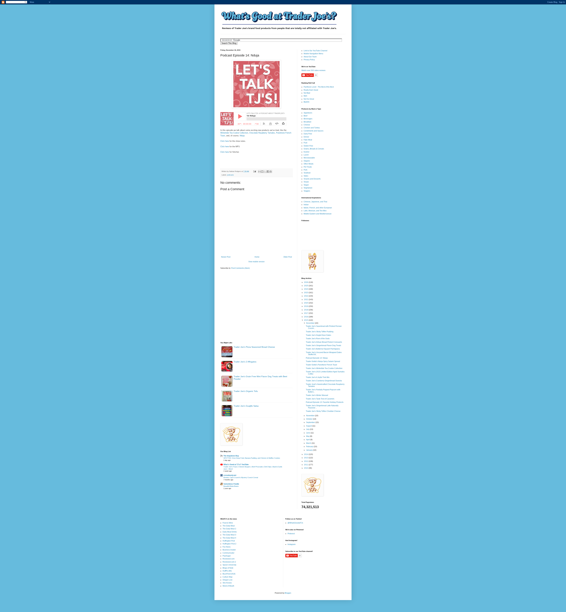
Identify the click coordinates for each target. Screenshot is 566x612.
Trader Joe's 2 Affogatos (245, 362)
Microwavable (309, 158)
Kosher (306, 152)
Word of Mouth (228, 586)
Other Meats (308, 164)
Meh (305, 96)
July (308, 429)
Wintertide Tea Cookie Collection (234, 133)
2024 (306, 289)
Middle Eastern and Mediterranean (317, 214)
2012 (306, 461)
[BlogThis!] (262, 171)
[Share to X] (265, 171)
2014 (306, 454)
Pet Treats (308, 167)
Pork (305, 170)
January (309, 450)
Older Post (287, 257)
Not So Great (309, 99)
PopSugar (227, 556)
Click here (224, 141)
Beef (305, 116)
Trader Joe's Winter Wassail (317, 395)
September (310, 422)
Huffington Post (229, 541)
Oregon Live (227, 580)
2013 (306, 458)
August (309, 426)
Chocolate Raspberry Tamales (262, 133)
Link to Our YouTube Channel (315, 51)
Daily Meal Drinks (230, 532)
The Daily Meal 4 (229, 538)
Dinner (306, 137)
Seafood (307, 173)
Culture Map (227, 577)
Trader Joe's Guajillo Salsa (246, 406)
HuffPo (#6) (227, 571)
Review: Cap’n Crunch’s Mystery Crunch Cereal (240, 477)
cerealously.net (229, 475)
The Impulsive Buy (231, 456)
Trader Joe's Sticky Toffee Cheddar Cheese (323, 411)
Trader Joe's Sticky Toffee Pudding (319, 332)
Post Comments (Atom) (240, 268)
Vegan (306, 185)
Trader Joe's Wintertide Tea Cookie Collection (324, 368)
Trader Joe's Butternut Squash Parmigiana (323, 349)
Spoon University (229, 565)
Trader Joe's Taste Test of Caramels (320, 399)
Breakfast (307, 122)
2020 (306, 303)
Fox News (227, 547)
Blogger (288, 593)
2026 (306, 282)
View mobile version (256, 262)
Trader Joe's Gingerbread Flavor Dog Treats (323, 345)
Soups (306, 182)
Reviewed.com (229, 559)
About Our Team (310, 57)
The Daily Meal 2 (229, 529)
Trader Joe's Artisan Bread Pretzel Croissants (324, 342)
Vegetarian (308, 188)
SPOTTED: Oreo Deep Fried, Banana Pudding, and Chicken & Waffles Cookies (251, 458)
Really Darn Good (311, 90)
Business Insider (229, 550)
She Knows (227, 583)
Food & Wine (228, 523)
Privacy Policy (309, 60)
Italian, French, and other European (318, 208)
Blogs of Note (228, 568)
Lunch (306, 155)
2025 (306, 286)
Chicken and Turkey (312, 128)
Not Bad (307, 93)
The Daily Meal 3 (229, 535)
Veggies (307, 191)
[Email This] (259, 171)
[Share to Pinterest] (270, 171)
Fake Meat (308, 140)
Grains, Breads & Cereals (314, 149)
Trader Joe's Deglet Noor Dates (318, 335)
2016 (306, 317)
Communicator (228, 553)
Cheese (307, 125)
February (310, 447)
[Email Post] (254, 171)
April (308, 440)
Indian (306, 205)
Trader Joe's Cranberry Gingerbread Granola (324, 381)
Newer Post (225, 257)
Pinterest (291, 534)
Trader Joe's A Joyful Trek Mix (317, 377)
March (309, 443)
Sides (306, 176)
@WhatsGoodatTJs (295, 523)
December (310, 323)
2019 (306, 306)
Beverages (308, 119)
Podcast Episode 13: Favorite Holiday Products (324, 402)
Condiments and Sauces (313, 131)
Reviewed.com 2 (229, 562)
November (310, 416)
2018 (306, 310)
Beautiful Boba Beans (231, 486)
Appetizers (308, 113)
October (309, 419)
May (308, 436)
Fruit (305, 143)
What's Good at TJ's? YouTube (236, 464)
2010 (306, 468)
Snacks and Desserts (312, 179)
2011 (306, 465)
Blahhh (306, 102)
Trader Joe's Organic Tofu (246, 391)
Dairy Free (308, 134)
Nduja (242, 136)
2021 (306, 299)
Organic (307, 161)
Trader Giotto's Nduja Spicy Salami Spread (323, 361)
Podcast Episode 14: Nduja (317, 358)
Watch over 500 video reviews (313, 70)
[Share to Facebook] (267, 171)
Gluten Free (308, 146)
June (308, 433)
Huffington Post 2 (229, 544)
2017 (306, 313)
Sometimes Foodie (231, 484)
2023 (306, 293)
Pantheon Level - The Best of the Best (319, 87)
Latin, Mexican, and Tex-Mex (315, 211)
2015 (306, 320)
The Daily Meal (229, 526)
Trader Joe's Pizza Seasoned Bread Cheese (254, 347)
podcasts (230, 175)
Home (257, 257)
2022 (306, 296)
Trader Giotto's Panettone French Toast (321, 365)
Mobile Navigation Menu (313, 54)
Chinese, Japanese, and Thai (315, 202)
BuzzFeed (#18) (229, 574)
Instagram (292, 544)
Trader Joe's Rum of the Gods (318, 339)
